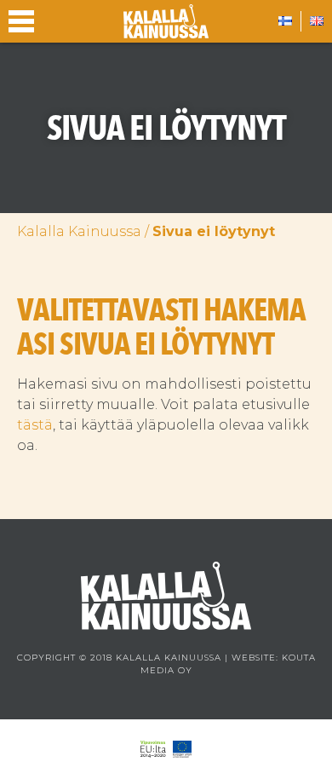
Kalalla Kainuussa (79, 231)
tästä (35, 425)
